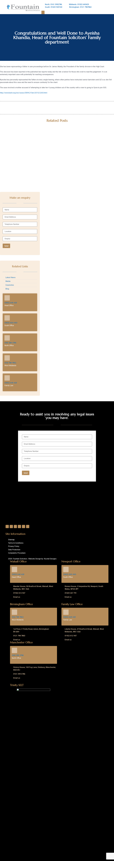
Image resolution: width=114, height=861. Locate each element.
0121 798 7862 (10, 363)
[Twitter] (11, 526)
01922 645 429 (10, 303)
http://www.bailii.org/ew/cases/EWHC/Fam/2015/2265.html (23, 93)
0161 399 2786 (10, 343)
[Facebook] (7, 526)
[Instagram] (19, 526)
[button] (43, 12)
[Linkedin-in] (15, 526)
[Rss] (27, 526)
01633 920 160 (10, 323)
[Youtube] (23, 526)
